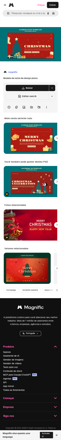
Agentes (10, 378)
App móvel (8, 386)
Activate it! (46, 435)
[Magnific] (30, 308)
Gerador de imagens (13, 359)
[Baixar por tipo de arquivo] (52, 88)
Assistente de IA (11, 355)
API (5, 382)
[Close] (56, 435)
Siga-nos (8, 415)
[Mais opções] (46, 107)
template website (30, 290)
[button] (30, 333)
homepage (11, 290)
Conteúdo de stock (12, 371)
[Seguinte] (57, 138)
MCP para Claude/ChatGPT (19, 374)
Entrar (52, 5)
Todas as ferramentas (14, 390)
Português (30, 333)
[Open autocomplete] (7, 13)
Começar (8, 398)
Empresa (8, 407)
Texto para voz (10, 367)
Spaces (7, 352)
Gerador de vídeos (12, 363)
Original (20, 26)
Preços (41, 5)
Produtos (8, 346)
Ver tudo (27, 118)
